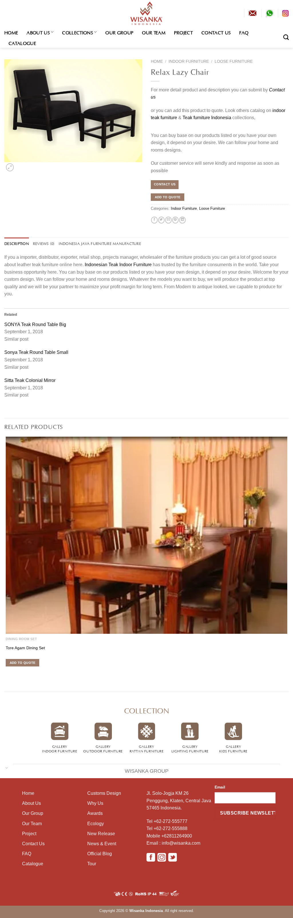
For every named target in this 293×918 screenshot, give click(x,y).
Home (11, 32)
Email (220, 787)
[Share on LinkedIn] (182, 220)
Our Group (119, 32)
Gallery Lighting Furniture (190, 748)
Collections (77, 32)
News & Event (101, 843)
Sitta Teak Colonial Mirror (30, 380)
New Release (101, 833)
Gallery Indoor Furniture (59, 748)
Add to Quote (168, 197)
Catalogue (22, 43)
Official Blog (99, 853)
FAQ (243, 32)
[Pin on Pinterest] (175, 220)
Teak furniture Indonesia (207, 117)
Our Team (153, 32)
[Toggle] (7, 767)
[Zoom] (9, 167)
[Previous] (5, 673)
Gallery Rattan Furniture (147, 748)
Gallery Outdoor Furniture (102, 748)
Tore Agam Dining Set (25, 648)
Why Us (95, 803)
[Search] (286, 37)
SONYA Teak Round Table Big (35, 324)
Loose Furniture (234, 61)
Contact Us (216, 32)
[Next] (19, 166)
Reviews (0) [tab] (44, 243)
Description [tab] (16, 243)
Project (183, 32)
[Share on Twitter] (161, 220)
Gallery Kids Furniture (233, 748)
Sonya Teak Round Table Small (36, 352)
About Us (38, 32)
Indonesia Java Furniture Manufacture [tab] (100, 243)
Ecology (95, 823)
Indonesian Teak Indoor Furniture (118, 264)
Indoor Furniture (189, 61)
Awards (95, 813)
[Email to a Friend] (168, 220)
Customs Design (104, 793)
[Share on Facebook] (154, 220)
